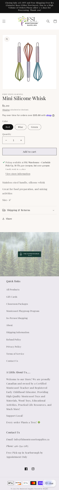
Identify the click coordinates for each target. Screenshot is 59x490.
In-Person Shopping (17, 318)
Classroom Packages (17, 303)
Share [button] (9, 218)
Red (8, 126)
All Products (12, 289)
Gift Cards (11, 296)
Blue (20, 126)
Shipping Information (17, 332)
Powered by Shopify (41, 489)
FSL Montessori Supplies (25, 489)
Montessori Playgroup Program (22, 310)
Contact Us (12, 360)
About (9, 325)
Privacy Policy (13, 346)
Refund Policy (13, 339)
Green (34, 126)
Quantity (6, 134)
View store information (18, 173)
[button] (3, 21)
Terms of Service (15, 353)
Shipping (6, 110)
